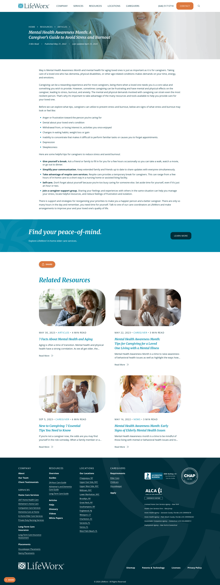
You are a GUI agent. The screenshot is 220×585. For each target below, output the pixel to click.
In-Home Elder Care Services (30, 516)
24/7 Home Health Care (28, 500)
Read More (44, 355)
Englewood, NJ (86, 510)
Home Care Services (28, 495)
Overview (54, 473)
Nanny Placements (26, 553)
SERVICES (78, 5)
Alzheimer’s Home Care (28, 504)
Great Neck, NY (86, 502)
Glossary (53, 509)
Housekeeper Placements (29, 549)
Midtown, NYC (86, 490)
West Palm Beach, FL (88, 531)
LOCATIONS (114, 5)
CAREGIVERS (132, 5)
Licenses (176, 567)
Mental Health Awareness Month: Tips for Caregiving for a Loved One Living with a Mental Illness (137, 343)
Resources (46, 26)
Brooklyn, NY (85, 498)
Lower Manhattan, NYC (89, 494)
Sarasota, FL (85, 523)
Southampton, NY (87, 506)
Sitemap (130, 567)
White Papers (56, 518)
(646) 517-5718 (165, 5)
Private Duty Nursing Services (31, 520)
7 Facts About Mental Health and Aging (66, 339)
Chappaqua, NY (86, 478)
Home (32, 26)
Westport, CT (85, 515)
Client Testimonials (28, 482)
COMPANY (62, 5)
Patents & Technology (153, 567)
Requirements (117, 473)
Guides (52, 477)
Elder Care (114, 478)
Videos (52, 513)
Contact (185, 6)
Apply (113, 492)
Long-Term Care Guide (59, 493)
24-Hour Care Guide (57, 482)
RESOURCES (95, 5)
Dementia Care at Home (28, 512)
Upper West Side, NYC (89, 486)
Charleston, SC (86, 519)
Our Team (23, 477)
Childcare (114, 482)
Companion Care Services (29, 508)
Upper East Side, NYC (89, 482)
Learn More (181, 235)
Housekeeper (116, 486)
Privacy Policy (195, 567)
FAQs (51, 504)
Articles (62, 26)
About (21, 473)
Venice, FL (84, 527)
